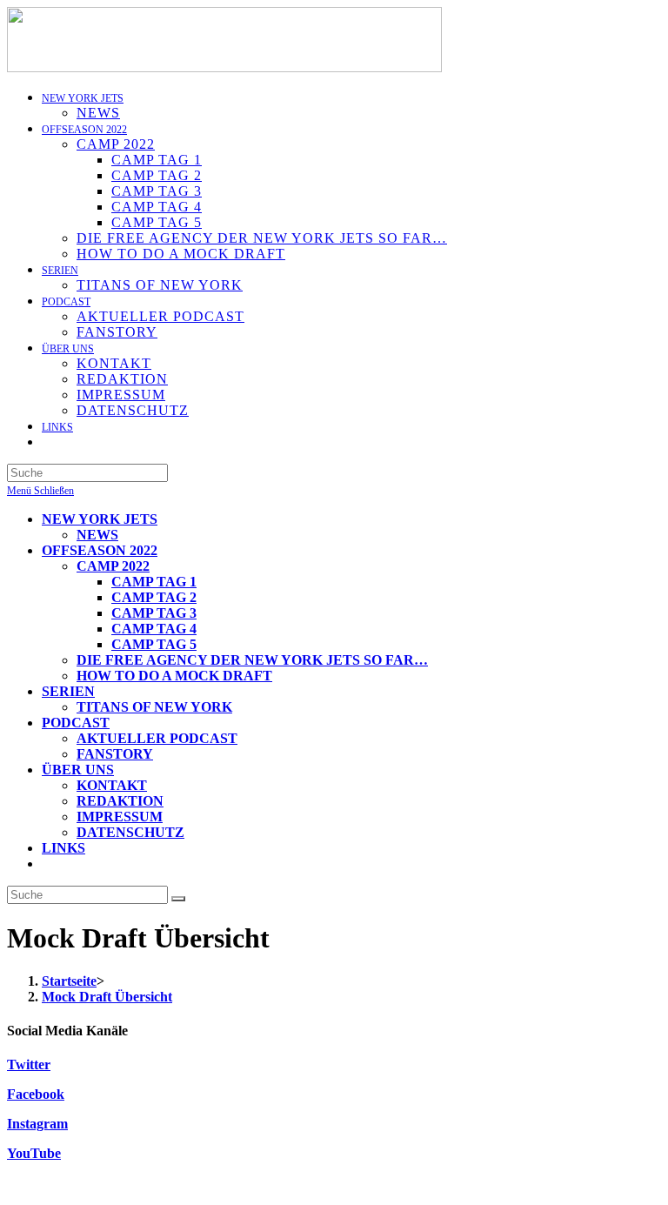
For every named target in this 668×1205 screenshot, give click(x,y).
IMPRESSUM (120, 816)
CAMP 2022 (113, 566)
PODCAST (76, 722)
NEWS (97, 534)
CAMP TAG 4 (154, 628)
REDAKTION (120, 800)
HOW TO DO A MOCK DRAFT (174, 675)
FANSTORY (115, 753)
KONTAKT (112, 785)
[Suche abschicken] (178, 898)
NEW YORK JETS (99, 519)
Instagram (37, 1123)
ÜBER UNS (78, 769)
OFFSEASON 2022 (99, 550)
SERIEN (68, 691)
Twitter (28, 1064)
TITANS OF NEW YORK (154, 707)
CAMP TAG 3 (154, 613)
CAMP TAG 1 (154, 581)
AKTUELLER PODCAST (157, 738)
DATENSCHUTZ (130, 832)
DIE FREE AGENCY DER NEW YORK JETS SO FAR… (252, 660)
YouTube (34, 1153)
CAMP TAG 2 (154, 597)
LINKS (63, 847)
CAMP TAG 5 (154, 644)
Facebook (35, 1094)
